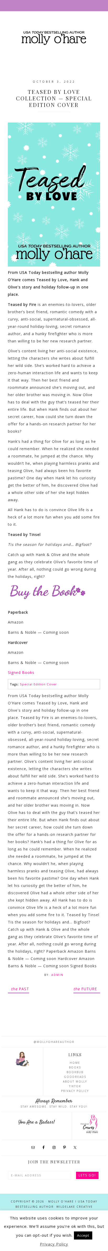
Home (75, 1063)
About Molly (75, 1081)
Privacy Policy (75, 1091)
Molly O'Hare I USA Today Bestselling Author (54, 38)
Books (75, 1067)
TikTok (75, 1086)
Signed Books (21, 672)
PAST (20, 988)
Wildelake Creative (74, 1206)
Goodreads (75, 1077)
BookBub (75, 1072)
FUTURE (85, 988)
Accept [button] (83, 1235)
